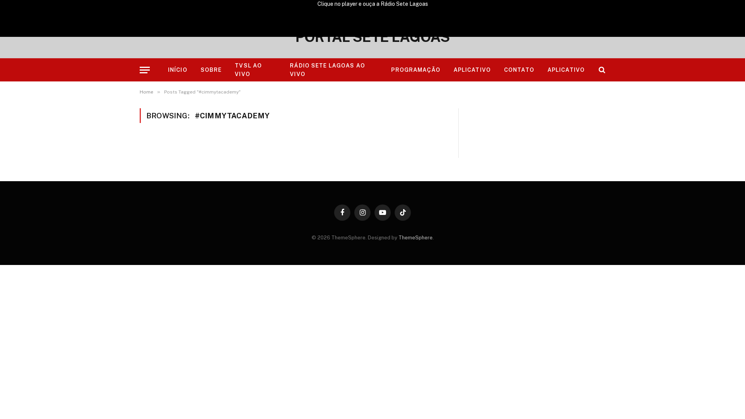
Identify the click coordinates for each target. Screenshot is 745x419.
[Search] (601, 70)
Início (177, 70)
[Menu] (145, 70)
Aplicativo (472, 70)
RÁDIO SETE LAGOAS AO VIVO (327, 69)
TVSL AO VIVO (248, 69)
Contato (519, 70)
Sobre (211, 70)
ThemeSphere (415, 238)
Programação (415, 70)
